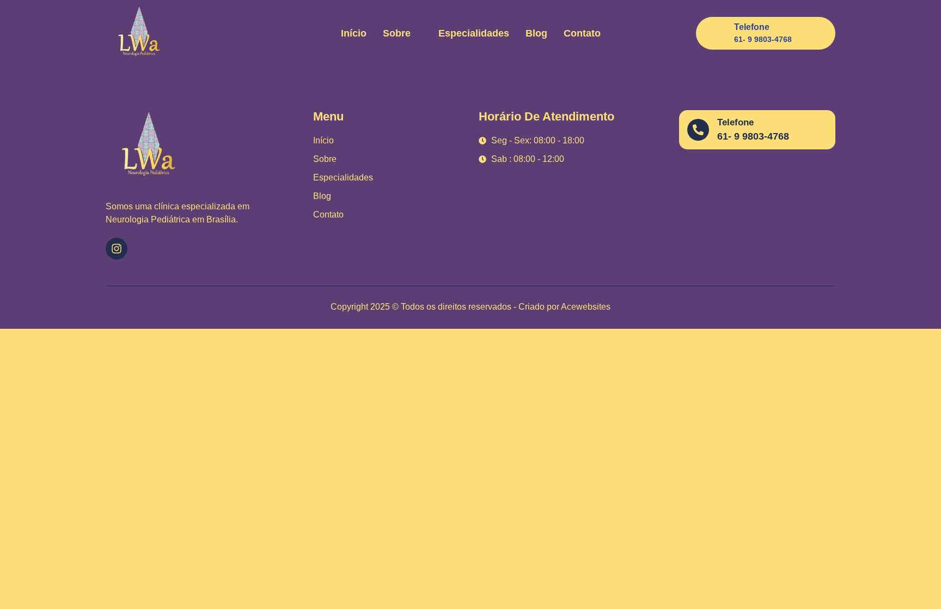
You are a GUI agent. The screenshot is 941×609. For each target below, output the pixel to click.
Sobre (397, 33)
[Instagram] (116, 249)
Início (353, 33)
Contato (582, 33)
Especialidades (473, 33)
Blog (536, 33)
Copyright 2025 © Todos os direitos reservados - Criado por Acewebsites (470, 306)
